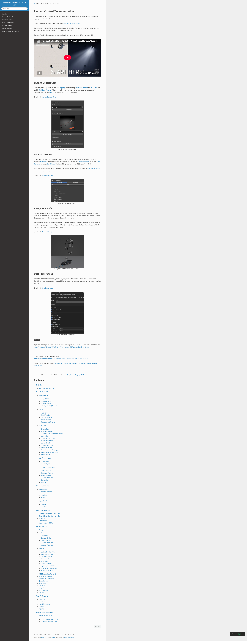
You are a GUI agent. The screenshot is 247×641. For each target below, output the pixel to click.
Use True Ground (46, 563)
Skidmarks (42, 585)
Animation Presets (47, 431)
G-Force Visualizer (47, 542)
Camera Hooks (46, 538)
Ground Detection (47, 445)
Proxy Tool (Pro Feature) (47, 578)
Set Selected (43, 520)
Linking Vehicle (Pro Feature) (50, 406)
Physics (41, 606)
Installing (4, 14)
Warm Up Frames (49, 467)
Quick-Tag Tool (46, 415)
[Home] (34, 4)
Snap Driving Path (47, 554)
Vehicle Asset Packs (45, 616)
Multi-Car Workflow (8, 22)
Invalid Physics (46, 475)
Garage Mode (43, 530)
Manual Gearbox (7, 25)
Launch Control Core (8, 17)
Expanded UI (43, 501)
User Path (44, 436)
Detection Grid (46, 540)
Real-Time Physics (45, 458)
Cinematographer (44, 590)
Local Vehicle (45, 399)
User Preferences (7, 28)
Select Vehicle (43, 395)
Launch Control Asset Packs (10, 31)
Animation (42, 425)
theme (53, 637)
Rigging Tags (45, 413)
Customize (44, 480)
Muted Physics (46, 471)
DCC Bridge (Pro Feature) (47, 574)
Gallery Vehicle (46, 401)
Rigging (41, 409)
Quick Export (43, 581)
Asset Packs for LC (47, 420)
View (40, 532)
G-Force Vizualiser (47, 478)
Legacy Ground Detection (49, 566)
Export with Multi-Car (46, 523)
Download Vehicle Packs (49, 621)
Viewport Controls (7, 19)
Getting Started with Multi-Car (49, 514)
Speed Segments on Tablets (50, 452)
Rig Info (41, 592)
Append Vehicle (46, 403)
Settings (41, 548)
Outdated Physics (47, 473)
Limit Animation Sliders (49, 568)
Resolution (44, 561)
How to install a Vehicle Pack (50, 619)
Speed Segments (46, 447)
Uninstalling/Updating (46, 388)
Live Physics (45, 461)
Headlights (42, 583)
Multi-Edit (42, 518)
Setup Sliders (43, 489)
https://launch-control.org (71, 23)
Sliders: (43, 497)
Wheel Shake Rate (47, 570)
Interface (42, 599)
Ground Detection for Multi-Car (49, 516)
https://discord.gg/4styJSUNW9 (76, 375)
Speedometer (45, 454)
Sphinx (43, 637)
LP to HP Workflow (45, 576)
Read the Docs (69, 637)
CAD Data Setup (46, 417)
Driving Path (45, 429)
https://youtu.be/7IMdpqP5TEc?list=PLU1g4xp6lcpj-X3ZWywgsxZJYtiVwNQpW (61, 347)
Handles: (44, 495)
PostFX (43, 482)
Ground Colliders (46, 556)
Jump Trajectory (44, 588)
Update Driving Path (48, 438)
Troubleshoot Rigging (48, 422)
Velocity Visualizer (47, 545)
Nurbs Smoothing (47, 440)
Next (97, 626)
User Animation (46, 443)
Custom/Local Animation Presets (52, 433)
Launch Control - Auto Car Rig (15, 2)
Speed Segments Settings (49, 450)
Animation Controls (45, 491)
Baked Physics (46, 464)
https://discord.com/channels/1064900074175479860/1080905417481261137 (61, 358)
